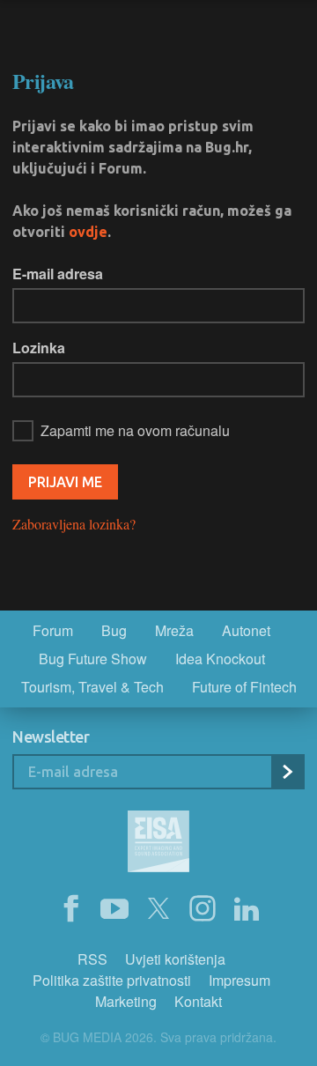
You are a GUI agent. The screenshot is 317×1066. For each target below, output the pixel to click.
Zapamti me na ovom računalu (135, 430)
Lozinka (38, 347)
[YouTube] (114, 909)
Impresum (239, 980)
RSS (92, 959)
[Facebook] (70, 909)
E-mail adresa (57, 273)
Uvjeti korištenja (175, 959)
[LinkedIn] (246, 909)
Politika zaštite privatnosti (112, 980)
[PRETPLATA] (287, 772)
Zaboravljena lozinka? (74, 523)
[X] (158, 909)
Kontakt (198, 1001)
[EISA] (158, 844)
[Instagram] (202, 909)
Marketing (126, 1001)
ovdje (88, 232)
